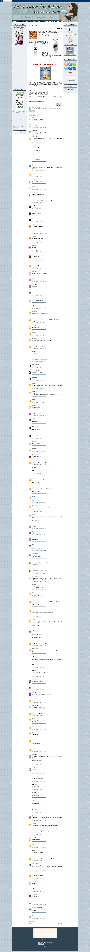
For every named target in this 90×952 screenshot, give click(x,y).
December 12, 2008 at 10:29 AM (39, 696)
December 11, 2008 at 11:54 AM (39, 142)
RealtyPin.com (53, 937)
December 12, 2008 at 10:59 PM (39, 885)
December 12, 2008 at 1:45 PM (39, 745)
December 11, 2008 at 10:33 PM (39, 511)
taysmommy (34, 524)
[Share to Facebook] (33, 111)
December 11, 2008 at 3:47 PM (39, 208)
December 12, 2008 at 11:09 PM (39, 891)
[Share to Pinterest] (34, 111)
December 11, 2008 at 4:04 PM (39, 251)
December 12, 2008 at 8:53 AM (39, 667)
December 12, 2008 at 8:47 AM (39, 645)
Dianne (33, 205)
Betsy (33, 117)
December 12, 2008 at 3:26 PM (39, 797)
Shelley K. (33, 754)
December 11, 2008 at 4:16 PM (39, 281)
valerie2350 (34, 441)
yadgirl (33, 692)
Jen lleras (33, 738)
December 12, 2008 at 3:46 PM (39, 826)
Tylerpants (33, 130)
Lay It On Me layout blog (53, 83)
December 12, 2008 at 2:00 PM (39, 751)
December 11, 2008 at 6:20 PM (39, 430)
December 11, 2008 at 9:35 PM (39, 474)
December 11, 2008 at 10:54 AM (39, 127)
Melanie (33, 544)
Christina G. (34, 311)
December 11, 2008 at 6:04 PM (39, 367)
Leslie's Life (59, 31)
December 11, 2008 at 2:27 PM (39, 176)
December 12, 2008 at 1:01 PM (39, 735)
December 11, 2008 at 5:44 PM (39, 361)
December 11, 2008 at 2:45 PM (39, 183)
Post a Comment (31, 921)
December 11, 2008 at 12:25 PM (39, 151)
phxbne (33, 173)
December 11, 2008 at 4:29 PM (39, 302)
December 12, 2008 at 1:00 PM (39, 715)
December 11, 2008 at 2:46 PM (39, 189)
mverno (33, 844)
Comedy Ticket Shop (19, 93)
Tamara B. (33, 263)
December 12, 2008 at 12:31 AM (39, 573)
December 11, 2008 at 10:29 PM (39, 484)
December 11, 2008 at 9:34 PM (39, 464)
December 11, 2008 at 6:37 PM (39, 445)
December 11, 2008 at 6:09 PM (39, 388)
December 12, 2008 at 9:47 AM (39, 683)
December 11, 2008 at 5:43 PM (39, 354)
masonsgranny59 (34, 705)
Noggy (33, 630)
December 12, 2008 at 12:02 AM (39, 550)
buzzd (33, 641)
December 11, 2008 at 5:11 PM (39, 314)
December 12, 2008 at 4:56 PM (39, 853)
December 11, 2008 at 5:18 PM (39, 342)
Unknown (33, 383)
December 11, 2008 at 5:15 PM (39, 329)
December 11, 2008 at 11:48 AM (39, 133)
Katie (33, 711)
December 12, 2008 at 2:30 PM (39, 764)
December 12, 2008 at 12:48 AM (39, 581)
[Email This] (29, 111)
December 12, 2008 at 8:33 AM (39, 638)
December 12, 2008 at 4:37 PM (39, 847)
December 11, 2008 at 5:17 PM (39, 335)
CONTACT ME (20, 28)
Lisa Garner (34, 553)
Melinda (33, 679)
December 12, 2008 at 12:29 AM (39, 558)
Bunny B (33, 477)
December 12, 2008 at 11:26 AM (39, 702)
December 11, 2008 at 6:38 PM (39, 451)
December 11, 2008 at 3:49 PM (39, 215)
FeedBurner (73, 80)
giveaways (47, 108)
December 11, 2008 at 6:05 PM (39, 380)
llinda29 (33, 857)
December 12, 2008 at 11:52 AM (39, 708)
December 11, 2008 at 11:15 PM (39, 534)
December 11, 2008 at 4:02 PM (39, 242)
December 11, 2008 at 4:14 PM (39, 275)
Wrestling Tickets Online (19, 92)
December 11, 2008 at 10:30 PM (39, 502)
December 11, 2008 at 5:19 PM (39, 348)
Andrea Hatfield (34, 364)
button (38, 786)
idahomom (33, 298)
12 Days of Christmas (36, 108)
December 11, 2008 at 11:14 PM (39, 528)
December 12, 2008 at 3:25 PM (39, 781)
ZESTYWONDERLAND (36, 900)
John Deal (33, 136)
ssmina (33, 837)
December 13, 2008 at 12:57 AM (39, 918)
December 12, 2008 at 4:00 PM (39, 834)
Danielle (33, 254)
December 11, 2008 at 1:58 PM (39, 170)
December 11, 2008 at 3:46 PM (39, 202)
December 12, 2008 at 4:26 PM (39, 841)
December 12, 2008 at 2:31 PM (39, 773)
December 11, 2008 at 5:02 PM (39, 308)
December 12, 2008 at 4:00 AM (39, 589)
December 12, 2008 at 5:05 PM (39, 860)
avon (43, 108)
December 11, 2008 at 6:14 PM (39, 415)
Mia (32, 873)
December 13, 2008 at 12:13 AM (39, 904)
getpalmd (33, 815)
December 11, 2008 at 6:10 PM (39, 402)
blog (44, 83)
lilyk (32, 915)
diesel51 (33, 271)
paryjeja (33, 454)
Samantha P (34, 894)
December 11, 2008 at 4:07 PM (39, 268)
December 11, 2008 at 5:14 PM (39, 322)
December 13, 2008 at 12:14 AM (39, 912)
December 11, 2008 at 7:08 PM (39, 457)
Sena (32, 592)
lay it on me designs (54, 108)
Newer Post (31, 923)
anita (32, 164)
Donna (33, 418)
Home (45, 923)
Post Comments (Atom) (37, 926)
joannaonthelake (34, 863)
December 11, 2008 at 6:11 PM (39, 409)
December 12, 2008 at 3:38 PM (39, 820)
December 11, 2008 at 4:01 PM (39, 233)
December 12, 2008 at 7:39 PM (39, 870)
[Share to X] (31, 111)
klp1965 (33, 823)
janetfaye (33, 224)
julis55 (33, 881)
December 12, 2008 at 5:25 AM (39, 627)
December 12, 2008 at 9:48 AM (39, 689)
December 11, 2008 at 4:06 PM (39, 260)
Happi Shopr (34, 648)
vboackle (33, 748)
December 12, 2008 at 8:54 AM (39, 676)
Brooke (33, 290)
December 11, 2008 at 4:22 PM (39, 295)
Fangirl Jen (33, 179)
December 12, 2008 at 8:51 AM (39, 653)
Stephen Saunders (35, 576)
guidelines (65, 36)
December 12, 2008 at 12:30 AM (39, 565)
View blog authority (48, 944)
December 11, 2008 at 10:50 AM (39, 120)
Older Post (60, 923)
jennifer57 (33, 699)
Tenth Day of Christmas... (36, 26)
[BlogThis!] (30, 111)
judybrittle (33, 278)
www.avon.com (55, 62)
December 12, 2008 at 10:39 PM (39, 878)
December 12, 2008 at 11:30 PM (39, 897)
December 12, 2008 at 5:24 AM (39, 597)
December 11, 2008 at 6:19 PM (39, 423)
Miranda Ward (34, 411)
